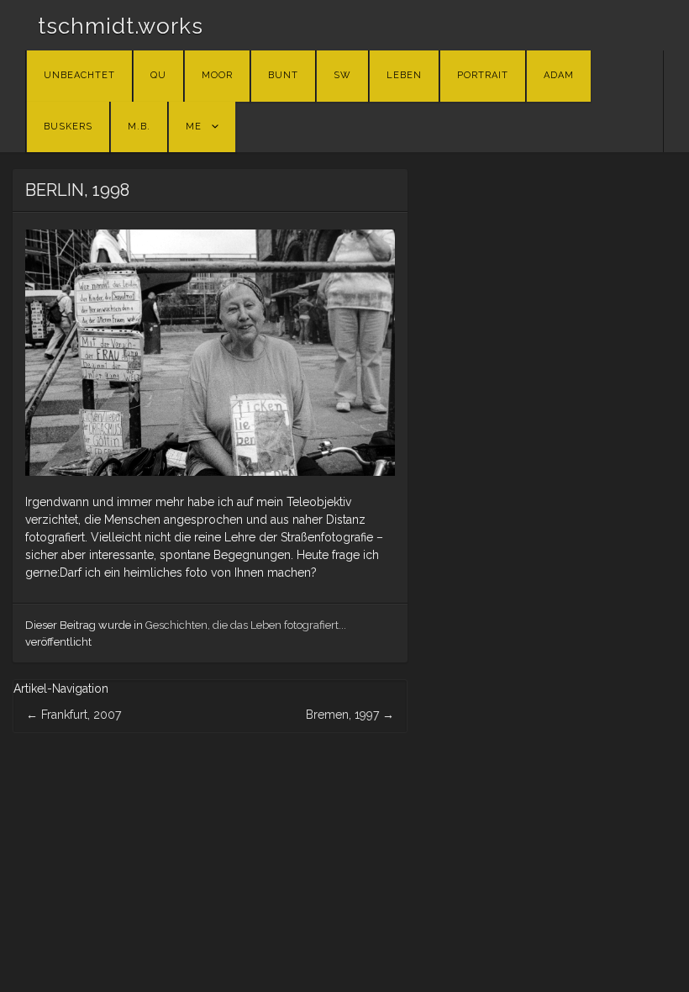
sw (342, 75)
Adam (559, 75)
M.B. (139, 126)
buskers (68, 126)
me (194, 126)
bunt (283, 75)
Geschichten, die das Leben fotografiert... (245, 625)
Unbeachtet (79, 75)
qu (158, 75)
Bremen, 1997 (350, 714)
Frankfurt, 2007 (73, 714)
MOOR (217, 75)
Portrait (482, 75)
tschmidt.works (120, 26)
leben (404, 75)
